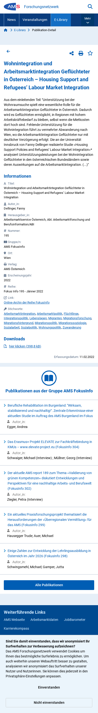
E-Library (61, 20)
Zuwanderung (72, 327)
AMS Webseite (14, 620)
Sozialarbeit (12, 327)
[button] (87, 20)
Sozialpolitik (29, 327)
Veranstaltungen (35, 20)
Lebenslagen (38, 318)
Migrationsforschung (77, 318)
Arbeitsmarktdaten (44, 620)
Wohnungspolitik (50, 327)
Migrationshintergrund (18, 323)
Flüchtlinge (71, 313)
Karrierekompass (16, 628)
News (11, 20)
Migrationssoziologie (72, 323)
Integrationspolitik (16, 318)
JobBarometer (74, 620)
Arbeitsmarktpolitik (49, 313)
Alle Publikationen (49, 585)
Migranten (55, 318)
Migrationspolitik (46, 323)
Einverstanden (49, 687)
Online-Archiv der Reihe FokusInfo (26, 302)
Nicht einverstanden (49, 702)
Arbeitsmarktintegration (19, 313)
